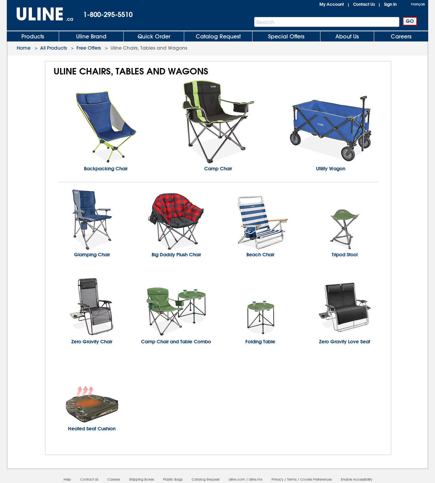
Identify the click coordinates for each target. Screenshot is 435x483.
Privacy (277, 479)
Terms (291, 479)
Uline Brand (91, 36)
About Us (347, 36)
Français (418, 4)
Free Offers (88, 48)
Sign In (390, 4)
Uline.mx (255, 479)
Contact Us (364, 4)
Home (24, 48)
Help (67, 479)
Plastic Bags (172, 479)
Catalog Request (218, 36)
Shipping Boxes (141, 479)
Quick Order (154, 36)
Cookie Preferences (316, 479)
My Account (331, 4)
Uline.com (237, 479)
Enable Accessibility (356, 479)
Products (32, 36)
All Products (53, 48)
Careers (401, 36)
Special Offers (286, 36)
